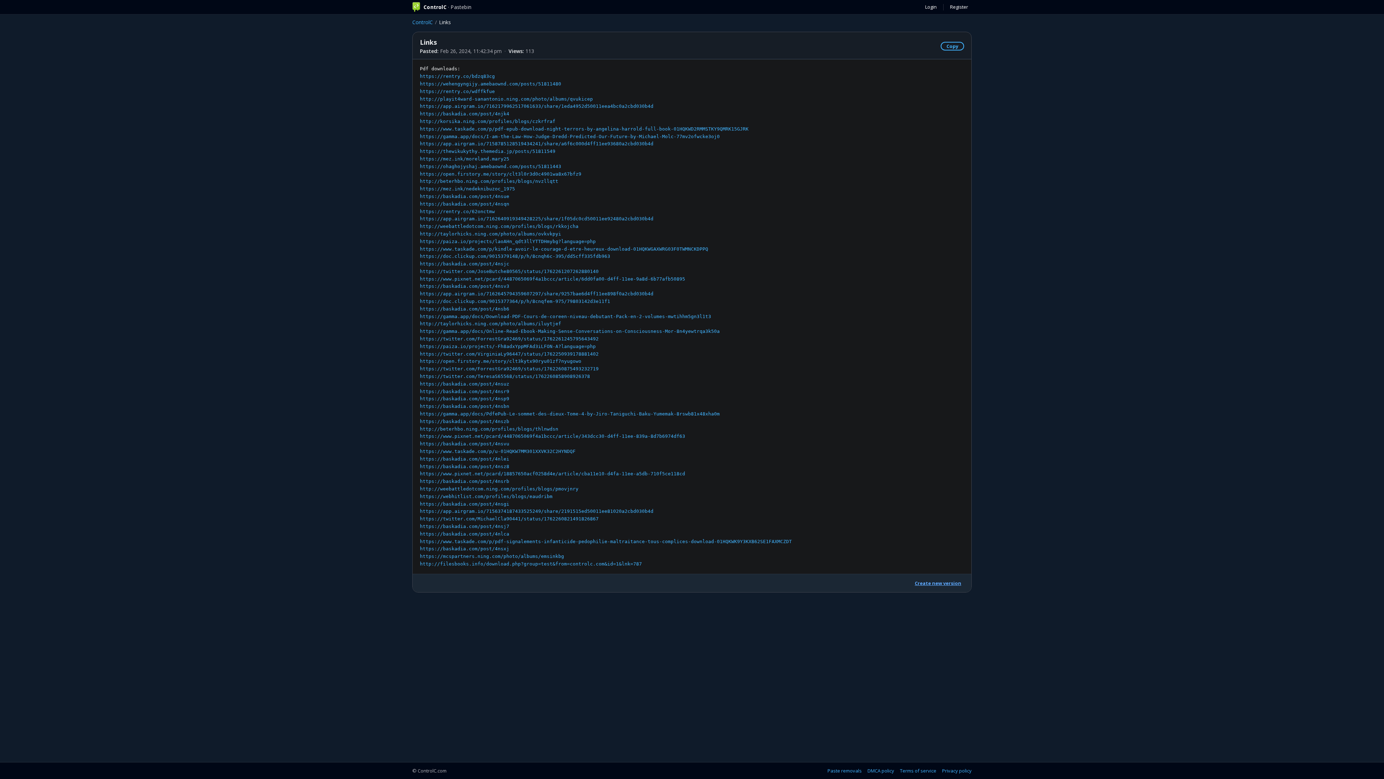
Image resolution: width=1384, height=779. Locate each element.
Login (931, 7)
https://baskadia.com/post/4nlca (464, 534)
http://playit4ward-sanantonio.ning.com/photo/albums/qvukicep (506, 99)
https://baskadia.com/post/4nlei (464, 459)
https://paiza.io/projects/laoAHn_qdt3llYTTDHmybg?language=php (508, 241)
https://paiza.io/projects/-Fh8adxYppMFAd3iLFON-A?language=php (508, 346)
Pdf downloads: (606, 316)
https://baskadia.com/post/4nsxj (464, 548)
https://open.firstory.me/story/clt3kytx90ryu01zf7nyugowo (500, 361)
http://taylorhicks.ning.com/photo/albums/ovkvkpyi (490, 234)
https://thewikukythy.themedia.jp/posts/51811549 (487, 151)
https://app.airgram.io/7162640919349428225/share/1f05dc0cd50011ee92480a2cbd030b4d (536, 218)
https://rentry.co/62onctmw (457, 211)
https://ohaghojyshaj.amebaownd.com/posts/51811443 (490, 166)
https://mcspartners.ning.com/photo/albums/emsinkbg (492, 556)
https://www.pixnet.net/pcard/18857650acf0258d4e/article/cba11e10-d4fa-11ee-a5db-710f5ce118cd (552, 473)
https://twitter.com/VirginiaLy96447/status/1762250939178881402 (509, 354)
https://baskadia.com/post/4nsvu (464, 443)
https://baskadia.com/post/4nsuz (464, 384)
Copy (952, 46)
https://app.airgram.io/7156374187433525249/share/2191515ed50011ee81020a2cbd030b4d (536, 511)
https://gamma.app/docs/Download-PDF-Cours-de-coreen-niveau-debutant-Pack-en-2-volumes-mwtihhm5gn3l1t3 (565, 316)
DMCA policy (881, 770)
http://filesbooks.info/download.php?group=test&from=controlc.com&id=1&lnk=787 (531, 564)
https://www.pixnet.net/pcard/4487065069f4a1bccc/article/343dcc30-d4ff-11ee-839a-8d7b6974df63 (552, 436)
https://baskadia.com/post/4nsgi (464, 504)
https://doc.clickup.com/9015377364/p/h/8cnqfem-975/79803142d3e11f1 (515, 301)
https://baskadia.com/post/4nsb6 (464, 309)
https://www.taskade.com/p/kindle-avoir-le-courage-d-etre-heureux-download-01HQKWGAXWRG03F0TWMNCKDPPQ (564, 249)
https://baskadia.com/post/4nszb (464, 421)
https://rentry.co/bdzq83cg (457, 76)
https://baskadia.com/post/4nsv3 (464, 286)
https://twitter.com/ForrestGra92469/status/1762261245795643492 (509, 339)
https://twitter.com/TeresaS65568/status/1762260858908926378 (505, 376)
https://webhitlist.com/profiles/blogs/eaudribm (486, 496)
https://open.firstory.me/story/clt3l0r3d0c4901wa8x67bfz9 (500, 174)
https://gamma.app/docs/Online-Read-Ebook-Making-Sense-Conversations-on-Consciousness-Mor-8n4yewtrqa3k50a (570, 331)
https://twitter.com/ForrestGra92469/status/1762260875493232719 (509, 368)
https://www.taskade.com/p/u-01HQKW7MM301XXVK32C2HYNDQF (498, 451)
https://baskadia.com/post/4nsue (464, 196)
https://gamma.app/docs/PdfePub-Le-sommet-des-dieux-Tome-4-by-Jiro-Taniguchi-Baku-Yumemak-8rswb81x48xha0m (570, 414)
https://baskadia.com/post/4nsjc (464, 264)
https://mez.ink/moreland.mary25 (464, 159)
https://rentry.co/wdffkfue (457, 91)
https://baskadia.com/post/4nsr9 (464, 391)
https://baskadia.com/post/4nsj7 (464, 526)
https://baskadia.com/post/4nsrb (464, 481)
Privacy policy (957, 770)
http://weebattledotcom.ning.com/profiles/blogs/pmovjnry (499, 489)
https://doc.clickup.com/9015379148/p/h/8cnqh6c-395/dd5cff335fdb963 (515, 256)
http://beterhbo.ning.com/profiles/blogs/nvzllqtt (489, 181)
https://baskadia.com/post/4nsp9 (464, 398)
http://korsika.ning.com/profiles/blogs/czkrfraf (487, 121)
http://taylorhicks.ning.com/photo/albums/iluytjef (490, 323)
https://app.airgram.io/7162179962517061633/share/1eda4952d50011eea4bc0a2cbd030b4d (536, 106)
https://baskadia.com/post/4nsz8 (464, 466)
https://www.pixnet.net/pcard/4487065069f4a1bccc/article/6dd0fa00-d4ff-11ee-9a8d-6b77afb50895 (552, 279)
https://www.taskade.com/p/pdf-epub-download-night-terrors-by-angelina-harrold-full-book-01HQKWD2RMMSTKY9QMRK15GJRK (584, 129)
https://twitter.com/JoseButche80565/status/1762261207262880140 (509, 271)
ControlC (422, 22)
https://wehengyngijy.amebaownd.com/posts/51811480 (490, 84)
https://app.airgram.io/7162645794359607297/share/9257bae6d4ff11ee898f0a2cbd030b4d (536, 293)
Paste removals (845, 770)
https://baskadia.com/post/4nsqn (464, 204)
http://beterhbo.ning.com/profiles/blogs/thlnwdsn (489, 429)
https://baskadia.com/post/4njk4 (464, 113)
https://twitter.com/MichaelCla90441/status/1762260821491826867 (509, 518)
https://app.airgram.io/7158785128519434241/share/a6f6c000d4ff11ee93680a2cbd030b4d (536, 143)
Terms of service (918, 770)
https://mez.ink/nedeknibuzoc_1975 (467, 189)
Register (959, 7)
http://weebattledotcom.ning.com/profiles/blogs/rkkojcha (499, 226)
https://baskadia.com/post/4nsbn (464, 406)
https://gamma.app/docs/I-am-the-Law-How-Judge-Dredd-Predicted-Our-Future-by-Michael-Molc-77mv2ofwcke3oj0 (570, 136)
